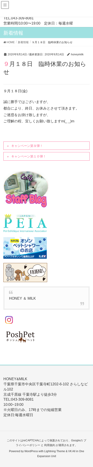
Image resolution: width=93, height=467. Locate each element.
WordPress (31, 451)
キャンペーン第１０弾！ (28, 156)
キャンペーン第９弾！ (27, 146)
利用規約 (49, 445)
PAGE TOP (86, 449)
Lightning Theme (54, 451)
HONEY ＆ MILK (22, 298)
